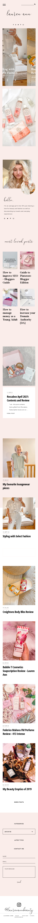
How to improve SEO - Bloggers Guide (10, 277)
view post (11, 136)
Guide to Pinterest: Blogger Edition (25, 277)
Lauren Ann (19, 13)
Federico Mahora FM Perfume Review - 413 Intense (18, 732)
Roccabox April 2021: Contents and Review (18, 398)
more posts (19, 802)
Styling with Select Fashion (17, 536)
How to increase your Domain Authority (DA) (27, 316)
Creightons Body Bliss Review (18, 612)
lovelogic (19, 917)
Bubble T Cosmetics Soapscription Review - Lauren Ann (18, 671)
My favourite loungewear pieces (16, 486)
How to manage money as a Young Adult (10, 314)
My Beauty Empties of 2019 (17, 789)
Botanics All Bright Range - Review (17, 126)
